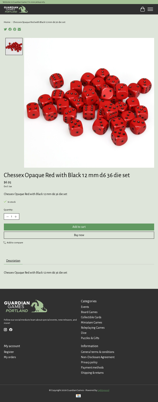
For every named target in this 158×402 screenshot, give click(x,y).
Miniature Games (91, 322)
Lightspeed (103, 390)
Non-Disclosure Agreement (97, 357)
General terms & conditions (97, 351)
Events (85, 306)
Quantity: (8, 209)
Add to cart (79, 226)
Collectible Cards (91, 317)
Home (7, 22)
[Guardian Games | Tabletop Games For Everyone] (16, 9)
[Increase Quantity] (15, 216)
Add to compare (15, 242)
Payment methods (92, 367)
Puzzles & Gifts (90, 338)
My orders (10, 357)
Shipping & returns (92, 372)
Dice (84, 332)
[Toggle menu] (150, 9)
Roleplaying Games (93, 327)
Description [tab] (13, 260)
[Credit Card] (78, 396)
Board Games (89, 312)
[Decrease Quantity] (7, 216)
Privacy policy (89, 362)
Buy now (79, 235)
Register (9, 351)
